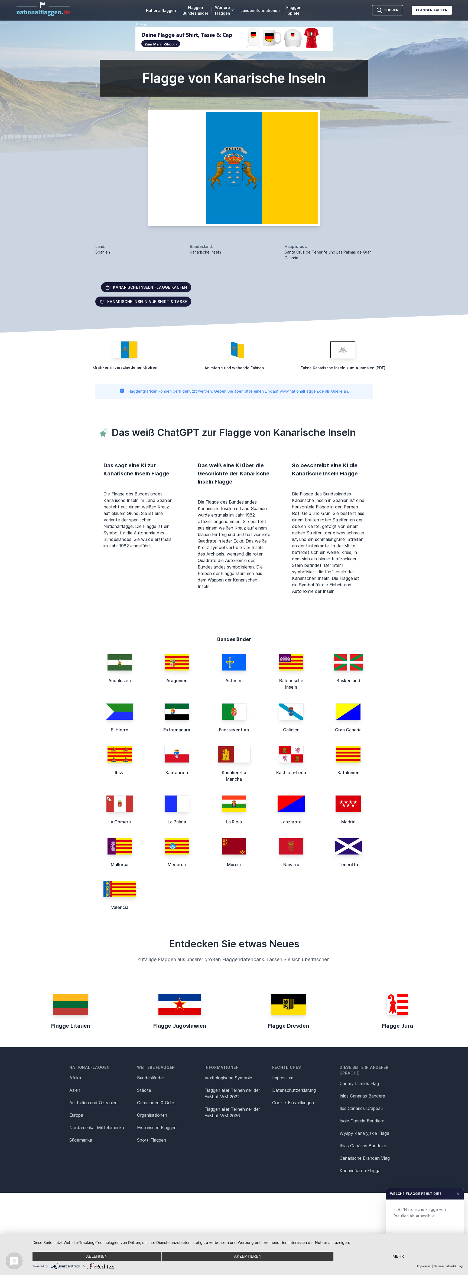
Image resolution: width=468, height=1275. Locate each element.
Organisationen (152, 1115)
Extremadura (176, 729)
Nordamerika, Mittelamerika (96, 1127)
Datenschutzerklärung (448, 1266)
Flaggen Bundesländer (195, 10)
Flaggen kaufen (431, 10)
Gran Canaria (348, 729)
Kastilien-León (291, 772)
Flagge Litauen (70, 1026)
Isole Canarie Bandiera (362, 1120)
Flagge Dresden (288, 1026)
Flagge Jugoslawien (179, 1026)
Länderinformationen (260, 10)
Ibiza (120, 772)
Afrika (75, 1077)
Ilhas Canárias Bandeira (363, 1145)
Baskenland (348, 680)
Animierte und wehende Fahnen (234, 368)
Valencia (119, 907)
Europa (76, 1115)
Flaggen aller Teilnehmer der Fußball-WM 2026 (232, 1112)
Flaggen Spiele (293, 10)
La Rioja (234, 821)
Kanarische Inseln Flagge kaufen (150, 287)
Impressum (282, 1077)
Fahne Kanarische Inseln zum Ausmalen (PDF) (343, 368)
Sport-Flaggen (151, 1140)
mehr (398, 1256)
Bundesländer (150, 1077)
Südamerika (80, 1140)
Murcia (234, 864)
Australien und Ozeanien (93, 1102)
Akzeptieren (247, 1256)
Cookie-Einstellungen (293, 1102)
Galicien (291, 729)
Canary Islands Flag (359, 1083)
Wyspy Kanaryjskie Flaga (364, 1133)
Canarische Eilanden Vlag (365, 1158)
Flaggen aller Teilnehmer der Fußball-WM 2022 (232, 1093)
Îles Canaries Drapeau (361, 1108)
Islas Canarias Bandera (362, 1096)
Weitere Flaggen (222, 10)
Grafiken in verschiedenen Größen (125, 367)
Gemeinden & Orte (155, 1102)
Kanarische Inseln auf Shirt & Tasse (147, 301)
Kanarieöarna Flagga (360, 1170)
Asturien (234, 680)
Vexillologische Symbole (228, 1077)
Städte (144, 1090)
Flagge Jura (397, 1026)
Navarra (291, 864)
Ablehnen (97, 1256)
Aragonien (176, 680)
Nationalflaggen (161, 10)
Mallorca (119, 864)
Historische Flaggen (157, 1127)
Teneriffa (348, 864)
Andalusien (119, 680)
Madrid (348, 821)
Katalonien (348, 772)
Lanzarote (291, 821)
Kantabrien (176, 772)
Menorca (177, 864)
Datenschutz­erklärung (294, 1090)
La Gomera (119, 821)
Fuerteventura (234, 729)
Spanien (102, 252)
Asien (74, 1090)
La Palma (177, 821)
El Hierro (119, 729)
